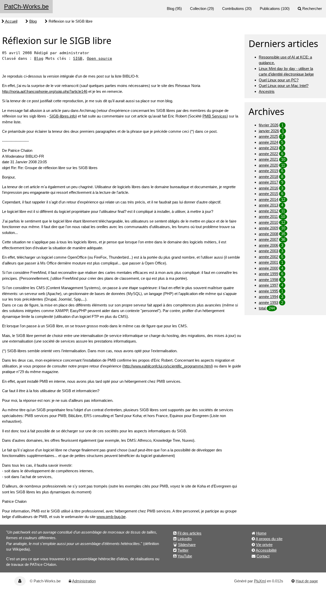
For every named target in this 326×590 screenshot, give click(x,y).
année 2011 (268, 216)
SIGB (77, 58)
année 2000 (268, 268)
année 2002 (268, 257)
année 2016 (268, 188)
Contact (262, 556)
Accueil (10, 21)
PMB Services (214, 116)
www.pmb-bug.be (111, 516)
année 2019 (268, 171)
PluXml (260, 581)
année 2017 (268, 182)
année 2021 (268, 159)
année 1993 (268, 302)
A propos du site (269, 539)
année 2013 (268, 205)
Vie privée (264, 544)
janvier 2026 (269, 131)
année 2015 (268, 193)
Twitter (183, 550)
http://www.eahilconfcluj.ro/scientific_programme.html (168, 366)
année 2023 (268, 148)
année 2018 (268, 176)
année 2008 (268, 234)
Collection (198, 8)
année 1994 (268, 296)
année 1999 (268, 274)
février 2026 (268, 125)
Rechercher (312, 8)
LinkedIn (185, 539)
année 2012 (268, 211)
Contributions (233, 8)
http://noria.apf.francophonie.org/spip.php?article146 (44, 91)
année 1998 (268, 279)
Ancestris (267, 91)
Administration (84, 581)
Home (261, 533)
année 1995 (268, 291)
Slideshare (187, 544)
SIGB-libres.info (62, 116)
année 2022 (268, 154)
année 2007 (268, 239)
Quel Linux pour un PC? (278, 80)
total (263, 308)
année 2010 (268, 222)
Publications (270, 8)
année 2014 (268, 199)
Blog (170, 8)
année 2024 (268, 142)
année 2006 (268, 245)
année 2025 (268, 136)
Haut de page (307, 581)
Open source (99, 58)
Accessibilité (266, 550)
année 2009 (268, 228)
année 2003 (268, 251)
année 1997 (268, 285)
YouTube (185, 556)
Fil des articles (189, 533)
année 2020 (268, 165)
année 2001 (268, 262)
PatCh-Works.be (26, 6)
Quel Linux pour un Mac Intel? (283, 85)
